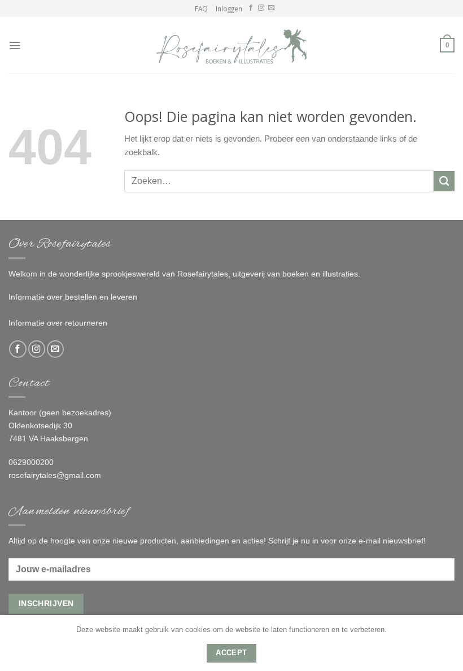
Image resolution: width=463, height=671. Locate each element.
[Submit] (444, 181)
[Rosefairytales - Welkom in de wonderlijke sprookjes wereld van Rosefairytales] (231, 45)
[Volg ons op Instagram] (261, 8)
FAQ (201, 8)
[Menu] (14, 45)
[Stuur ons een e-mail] (271, 8)
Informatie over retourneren (57, 322)
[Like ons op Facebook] (251, 8)
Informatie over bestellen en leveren (72, 296)
